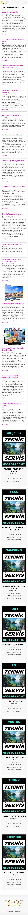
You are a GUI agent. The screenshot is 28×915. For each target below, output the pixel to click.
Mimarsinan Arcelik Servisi (11, 115)
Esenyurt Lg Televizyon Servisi (13, 161)
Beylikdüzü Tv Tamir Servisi (12, 135)
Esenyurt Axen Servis (10, 12)
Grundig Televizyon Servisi (11, 214)
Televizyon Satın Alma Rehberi (13, 304)
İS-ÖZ (8, 911)
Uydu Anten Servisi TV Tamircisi (13, 186)
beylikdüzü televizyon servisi (12, 244)
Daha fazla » (5, 33)
